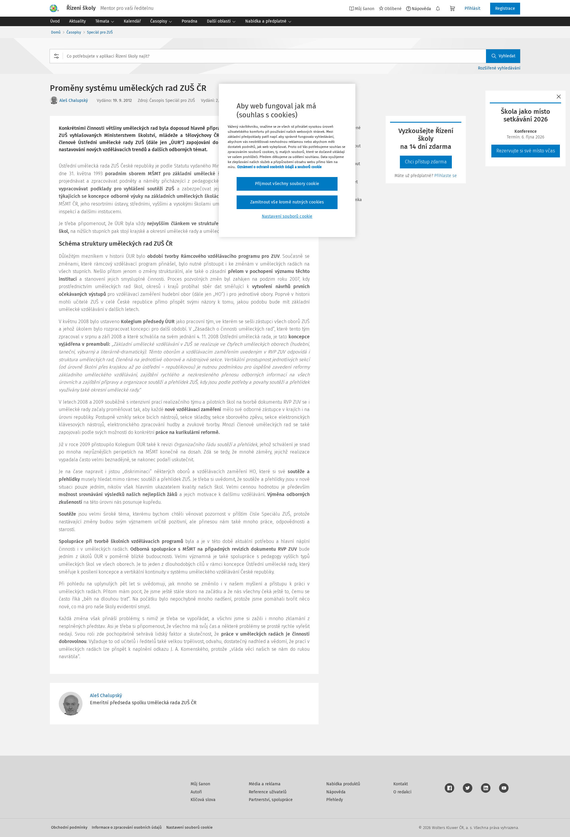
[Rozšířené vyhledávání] (56, 56)
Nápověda (421, 8)
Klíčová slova (203, 799)
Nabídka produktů (343, 784)
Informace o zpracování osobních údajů (127, 827)
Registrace (505, 8)
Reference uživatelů (267, 792)
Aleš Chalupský (73, 100)
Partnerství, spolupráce (271, 799)
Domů (56, 32)
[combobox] (285, 56)
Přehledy (334, 799)
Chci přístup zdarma (426, 162)
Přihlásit (472, 8)
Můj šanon (200, 784)
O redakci (402, 792)
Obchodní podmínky (69, 827)
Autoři (196, 792)
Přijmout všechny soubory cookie (287, 183)
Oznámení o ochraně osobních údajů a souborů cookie (279, 167)
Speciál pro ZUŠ (100, 32)
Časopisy (73, 32)
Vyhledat (507, 56)
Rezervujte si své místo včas (525, 151)
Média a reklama (265, 784)
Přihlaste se (445, 175)
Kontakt (400, 784)
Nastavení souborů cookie (189, 827)
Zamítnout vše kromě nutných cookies (287, 202)
